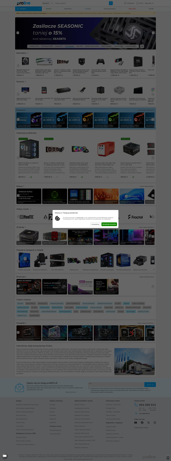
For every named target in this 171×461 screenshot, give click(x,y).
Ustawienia (95, 224)
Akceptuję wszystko (109, 224)
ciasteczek (79, 217)
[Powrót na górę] (168, 458)
